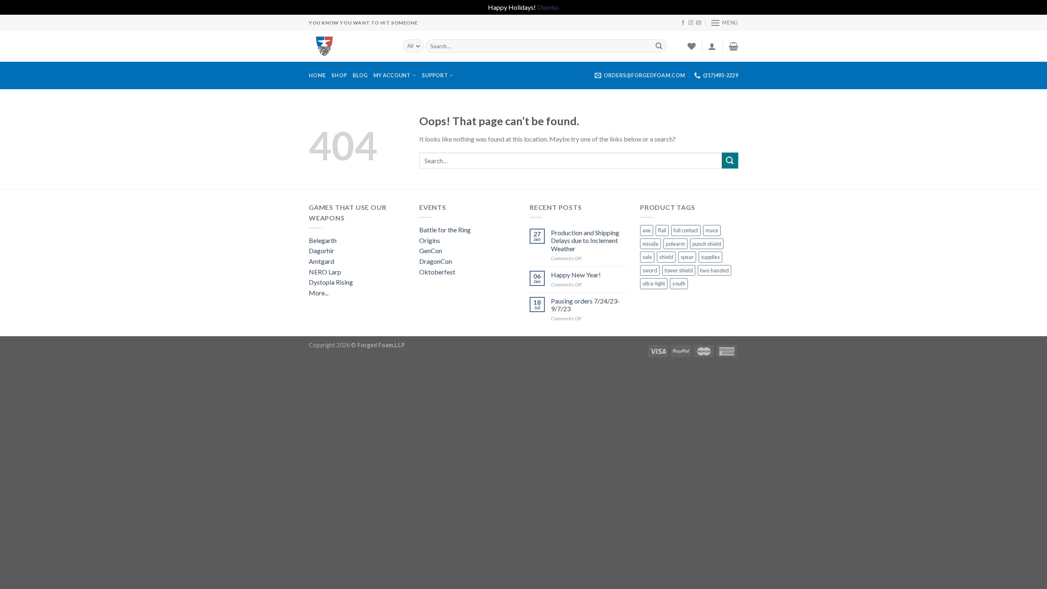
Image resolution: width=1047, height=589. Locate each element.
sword (650, 270)
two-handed (714, 270)
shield (666, 257)
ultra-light (654, 283)
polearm (675, 244)
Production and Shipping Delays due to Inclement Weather (585, 240)
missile (650, 244)
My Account (392, 75)
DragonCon (435, 261)
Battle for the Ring (445, 230)
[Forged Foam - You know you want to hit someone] (350, 46)
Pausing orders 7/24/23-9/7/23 (585, 304)
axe (647, 230)
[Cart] (733, 46)
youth (678, 283)
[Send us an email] (698, 23)
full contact (686, 230)
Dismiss (548, 7)
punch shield (706, 244)
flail (662, 230)
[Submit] (659, 46)
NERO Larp (325, 272)
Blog (360, 75)
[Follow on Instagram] (690, 23)
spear (687, 257)
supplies (710, 257)
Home (317, 75)
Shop (339, 75)
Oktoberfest (437, 272)
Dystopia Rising (331, 282)
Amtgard (321, 261)
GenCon (430, 250)
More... (318, 293)
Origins (429, 240)
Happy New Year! (576, 275)
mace (711, 230)
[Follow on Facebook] (683, 23)
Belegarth (323, 240)
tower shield (679, 270)
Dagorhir (321, 250)
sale (647, 257)
